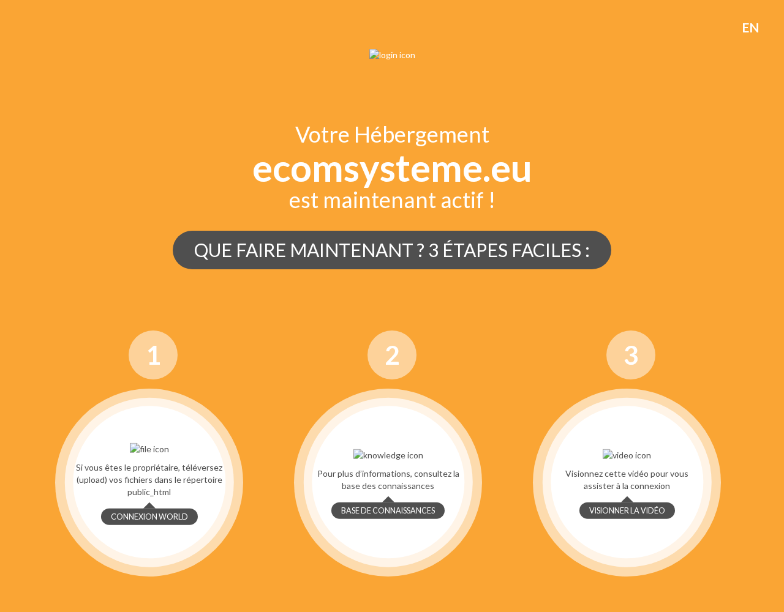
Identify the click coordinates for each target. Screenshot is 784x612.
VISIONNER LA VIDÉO (627, 510)
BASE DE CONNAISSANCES (388, 510)
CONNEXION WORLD (149, 516)
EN (751, 27)
